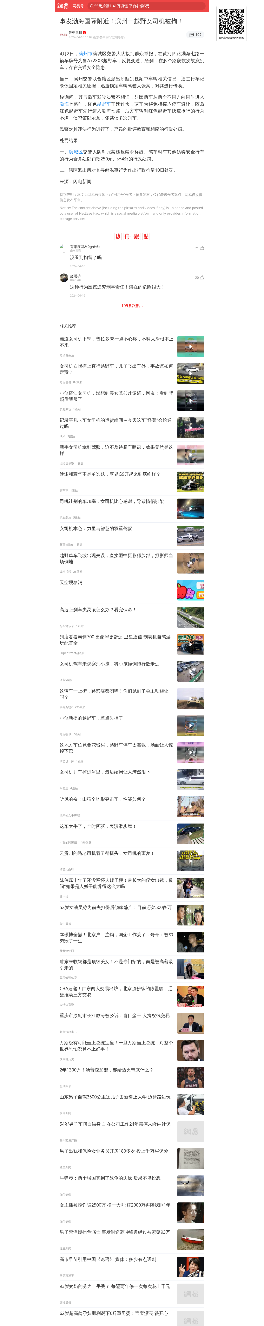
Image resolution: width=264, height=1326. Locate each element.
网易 (63, 6)
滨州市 (86, 53)
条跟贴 (131, 305)
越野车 (104, 104)
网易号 (78, 5)
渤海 (64, 104)
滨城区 (76, 152)
